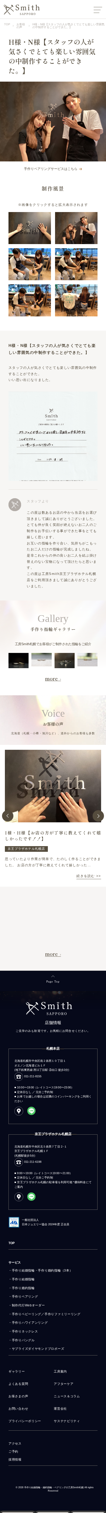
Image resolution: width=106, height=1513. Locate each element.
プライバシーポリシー (24, 1421)
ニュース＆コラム (67, 1396)
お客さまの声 (18, 1396)
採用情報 (15, 1459)
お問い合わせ (18, 1408)
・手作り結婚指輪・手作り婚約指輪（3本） (40, 1270)
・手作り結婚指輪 (21, 1279)
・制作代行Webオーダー (26, 1305)
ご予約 (13, 1451)
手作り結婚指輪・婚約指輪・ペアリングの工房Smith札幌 (54, 1487)
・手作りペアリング (23, 1296)
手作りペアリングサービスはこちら (51, 169)
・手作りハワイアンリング (28, 1322)
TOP (11, 1243)
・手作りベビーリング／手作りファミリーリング (44, 1314)
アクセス (15, 1443)
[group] (53, 816)
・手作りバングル (21, 1340)
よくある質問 (18, 1384)
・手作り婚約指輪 (21, 1288)
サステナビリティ (67, 1421)
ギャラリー (16, 1371)
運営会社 (60, 1408)
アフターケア (63, 1384)
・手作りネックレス (23, 1331)
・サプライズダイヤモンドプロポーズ (36, 1349)
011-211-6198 (32, 1162)
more (51, 678)
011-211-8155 (32, 1076)
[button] (7, 816)
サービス (14, 1262)
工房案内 (60, 1371)
